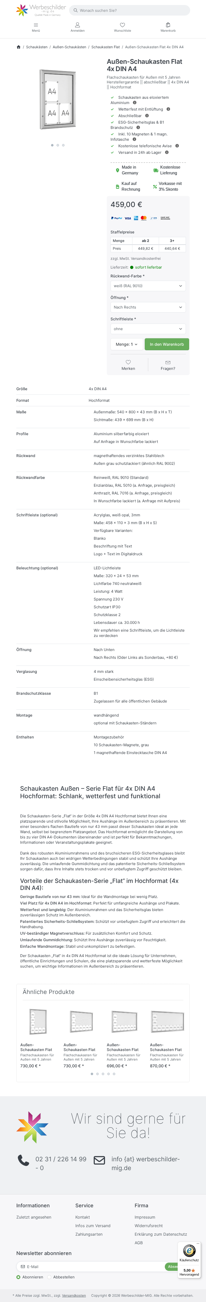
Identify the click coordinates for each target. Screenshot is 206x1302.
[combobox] (129, 10)
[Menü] (198, 1245)
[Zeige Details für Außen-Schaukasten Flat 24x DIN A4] (167, 1021)
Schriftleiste (122, 319)
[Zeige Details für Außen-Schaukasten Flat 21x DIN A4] (124, 1021)
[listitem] (57, 99)
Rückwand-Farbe (126, 276)
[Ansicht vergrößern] (57, 99)
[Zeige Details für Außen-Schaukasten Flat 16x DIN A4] (38, 1021)
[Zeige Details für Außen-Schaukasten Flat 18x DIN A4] (81, 1021)
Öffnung (118, 297)
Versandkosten (74, 1295)
